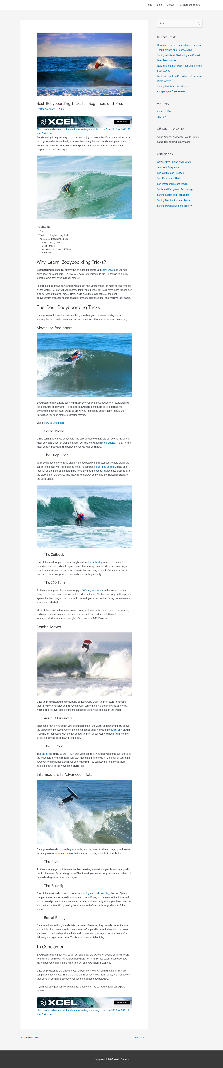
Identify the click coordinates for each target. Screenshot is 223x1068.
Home (149, 5)
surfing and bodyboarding (96, 893)
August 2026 (164, 111)
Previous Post (30, 1037)
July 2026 (162, 117)
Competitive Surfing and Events (174, 162)
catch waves (108, 270)
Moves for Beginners (51, 242)
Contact (171, 5)
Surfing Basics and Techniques (173, 195)
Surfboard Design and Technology (175, 189)
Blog (159, 5)
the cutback (94, 562)
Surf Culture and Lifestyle (170, 173)
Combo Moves (48, 246)
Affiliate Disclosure (190, 5)
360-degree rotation (92, 590)
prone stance (108, 442)
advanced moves (64, 853)
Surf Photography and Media (172, 184)
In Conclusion (45, 252)
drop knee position (105, 467)
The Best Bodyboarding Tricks (53, 239)
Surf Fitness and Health (169, 178)
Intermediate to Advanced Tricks (56, 249)
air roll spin (116, 729)
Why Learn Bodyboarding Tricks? (54, 235)
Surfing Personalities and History (174, 206)
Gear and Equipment (168, 167)
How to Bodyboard (54, 423)
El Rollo (46, 754)
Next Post (140, 1037)
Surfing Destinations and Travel (173, 200)
